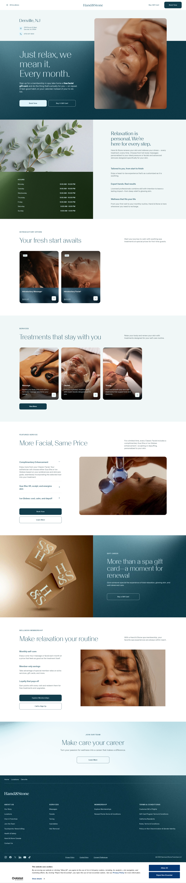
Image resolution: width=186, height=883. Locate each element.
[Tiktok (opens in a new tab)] (29, 857)
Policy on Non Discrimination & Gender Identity (157, 829)
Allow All (164, 868)
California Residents (147, 819)
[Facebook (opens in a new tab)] (10, 857)
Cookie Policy (84, 857)
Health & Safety (10, 833)
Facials (52, 814)
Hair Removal (54, 829)
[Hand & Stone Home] (16, 793)
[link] (39, 277)
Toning (51, 819)
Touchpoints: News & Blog (14, 829)
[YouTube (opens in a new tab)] (24, 857)
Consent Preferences (101, 857)
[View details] (54, 298)
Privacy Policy (69, 857)
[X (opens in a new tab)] (15, 857)
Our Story (8, 809)
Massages (53, 809)
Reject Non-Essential (164, 875)
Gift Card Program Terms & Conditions (153, 814)
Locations (8, 814)
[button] (40, 461)
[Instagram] (5, 857)
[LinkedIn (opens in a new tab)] (20, 857)
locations (15, 779)
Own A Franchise (10, 819)
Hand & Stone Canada (12, 838)
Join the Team (9, 824)
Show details (37, 879)
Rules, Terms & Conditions (149, 824)
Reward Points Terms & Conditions (107, 814)
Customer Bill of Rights (148, 809)
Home (6, 779)
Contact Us (8, 843)
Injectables (53, 824)
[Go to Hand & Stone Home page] (93, 5)
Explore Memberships (102, 809)
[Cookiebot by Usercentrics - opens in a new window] (17, 878)
